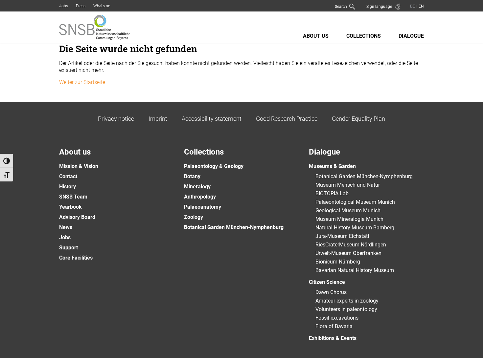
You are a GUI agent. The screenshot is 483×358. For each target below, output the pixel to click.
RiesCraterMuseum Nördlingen (350, 245)
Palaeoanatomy (202, 207)
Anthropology (200, 197)
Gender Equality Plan (358, 118)
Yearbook (70, 207)
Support (68, 247)
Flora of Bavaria (334, 326)
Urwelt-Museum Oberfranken (348, 253)
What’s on (101, 6)
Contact (68, 176)
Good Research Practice (286, 118)
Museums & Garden (332, 166)
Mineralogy (197, 186)
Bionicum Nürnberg (337, 262)
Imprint (158, 118)
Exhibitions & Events (332, 338)
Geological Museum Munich (347, 210)
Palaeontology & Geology (213, 166)
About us (316, 36)
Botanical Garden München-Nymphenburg (234, 227)
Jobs (63, 6)
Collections (363, 36)
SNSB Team (73, 197)
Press (80, 6)
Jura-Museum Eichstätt (342, 236)
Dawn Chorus (331, 292)
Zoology (193, 217)
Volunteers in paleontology (346, 309)
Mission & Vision (78, 166)
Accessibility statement (212, 118)
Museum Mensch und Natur (347, 185)
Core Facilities (76, 258)
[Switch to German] (412, 6)
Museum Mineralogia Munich (349, 219)
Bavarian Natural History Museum (354, 270)
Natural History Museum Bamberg (354, 227)
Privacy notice (116, 118)
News (65, 227)
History (67, 186)
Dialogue (411, 36)
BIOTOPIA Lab (332, 193)
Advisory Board (77, 217)
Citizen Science (327, 282)
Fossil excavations (336, 318)
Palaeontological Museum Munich (355, 202)
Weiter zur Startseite (82, 82)
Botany (192, 176)
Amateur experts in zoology (347, 301)
